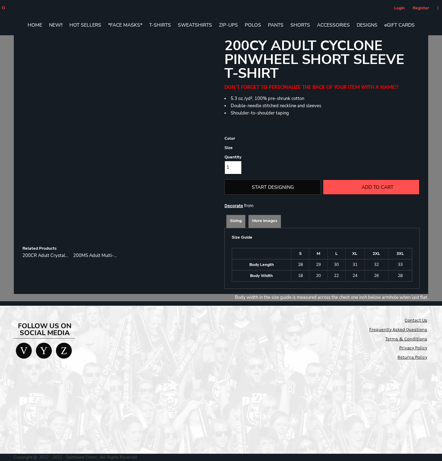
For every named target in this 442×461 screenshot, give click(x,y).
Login (399, 8)
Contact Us (416, 320)
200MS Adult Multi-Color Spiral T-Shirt (113, 255)
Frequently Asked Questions (398, 329)
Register (421, 8)
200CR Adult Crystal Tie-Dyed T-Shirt (61, 255)
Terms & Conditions (406, 338)
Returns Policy (412, 357)
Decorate (233, 205)
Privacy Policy (413, 347)
